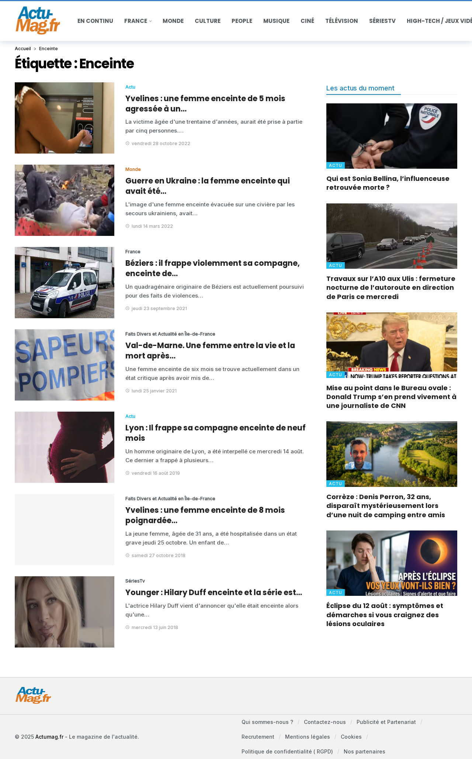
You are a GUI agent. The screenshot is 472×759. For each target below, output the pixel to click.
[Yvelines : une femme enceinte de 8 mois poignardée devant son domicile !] (64, 529)
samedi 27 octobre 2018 (158, 555)
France (132, 251)
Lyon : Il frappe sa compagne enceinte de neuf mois (215, 432)
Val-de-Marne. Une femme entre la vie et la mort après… (210, 350)
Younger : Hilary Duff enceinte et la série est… (213, 592)
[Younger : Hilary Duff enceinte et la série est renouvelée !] (64, 612)
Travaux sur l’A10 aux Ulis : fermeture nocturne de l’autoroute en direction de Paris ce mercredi (390, 287)
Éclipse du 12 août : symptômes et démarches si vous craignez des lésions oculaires (384, 614)
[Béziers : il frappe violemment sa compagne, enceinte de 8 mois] (64, 282)
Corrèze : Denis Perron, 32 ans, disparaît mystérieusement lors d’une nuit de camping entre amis (385, 505)
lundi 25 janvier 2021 (154, 391)
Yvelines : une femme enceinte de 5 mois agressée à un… (205, 103)
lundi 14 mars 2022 (152, 226)
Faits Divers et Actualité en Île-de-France (153, 334)
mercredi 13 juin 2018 (155, 627)
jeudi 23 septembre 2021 (159, 308)
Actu (130, 87)
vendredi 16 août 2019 (156, 473)
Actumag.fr (49, 737)
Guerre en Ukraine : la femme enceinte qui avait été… (207, 185)
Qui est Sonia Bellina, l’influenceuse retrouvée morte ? (388, 183)
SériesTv (135, 581)
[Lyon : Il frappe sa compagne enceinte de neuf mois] (64, 447)
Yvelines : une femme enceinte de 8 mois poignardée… (205, 515)
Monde (133, 169)
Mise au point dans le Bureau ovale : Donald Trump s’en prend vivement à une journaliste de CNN (391, 397)
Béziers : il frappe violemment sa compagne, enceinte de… (212, 268)
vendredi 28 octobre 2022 (161, 143)
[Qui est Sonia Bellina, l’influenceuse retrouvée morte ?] (391, 136)
